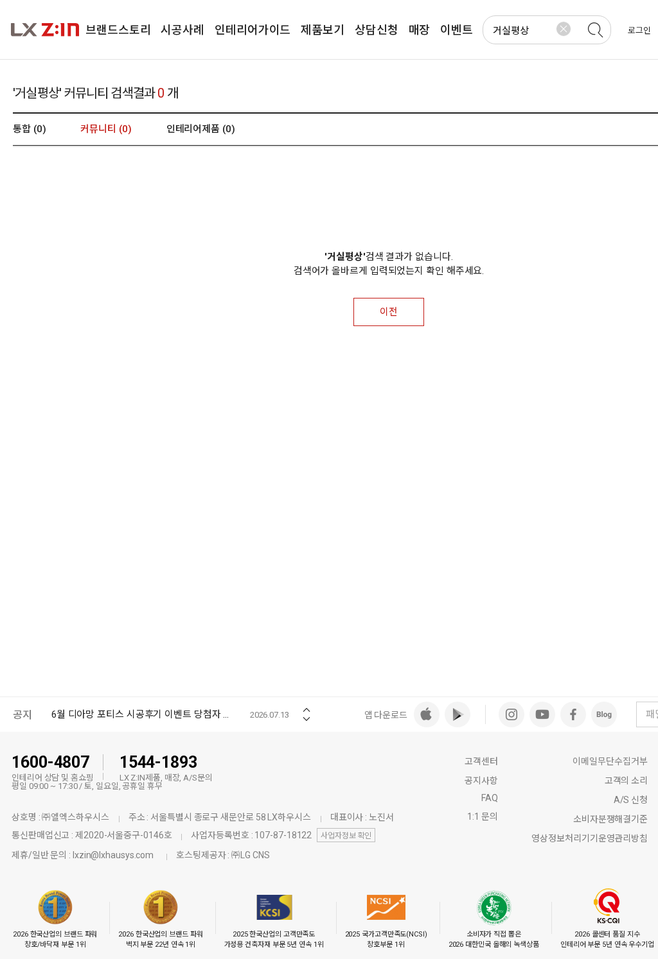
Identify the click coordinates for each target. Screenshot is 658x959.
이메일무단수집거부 (610, 761)
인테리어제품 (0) (200, 129)
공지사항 (481, 780)
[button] (306, 705)
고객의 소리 (626, 780)
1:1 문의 (482, 816)
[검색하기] (595, 30)
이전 (389, 312)
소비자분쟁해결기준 (610, 819)
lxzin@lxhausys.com (113, 855)
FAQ (489, 798)
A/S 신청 (631, 800)
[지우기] (563, 29)
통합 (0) (29, 129)
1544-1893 (158, 762)
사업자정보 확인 (346, 835)
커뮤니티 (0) (105, 129)
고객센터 (481, 761)
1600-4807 (50, 762)
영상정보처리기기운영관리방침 (589, 838)
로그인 (639, 30)
